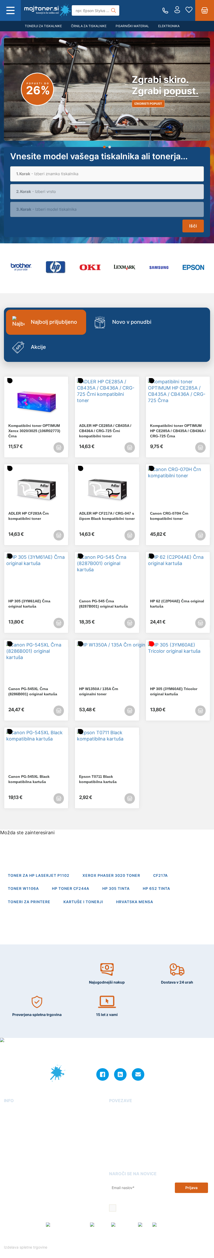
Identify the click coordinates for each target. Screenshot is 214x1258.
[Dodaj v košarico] (59, 447)
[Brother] (21, 267)
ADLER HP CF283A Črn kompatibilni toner (28, 516)
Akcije (38, 347)
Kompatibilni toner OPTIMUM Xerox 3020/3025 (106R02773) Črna (34, 431)
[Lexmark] (124, 267)
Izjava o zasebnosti (21, 1140)
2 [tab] (109, 147)
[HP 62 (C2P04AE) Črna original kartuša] (178, 576)
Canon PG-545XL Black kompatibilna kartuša (29, 779)
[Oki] (90, 267)
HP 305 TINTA (116, 888)
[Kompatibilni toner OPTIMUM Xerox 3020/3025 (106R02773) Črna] (36, 401)
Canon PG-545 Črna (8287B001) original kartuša (103, 603)
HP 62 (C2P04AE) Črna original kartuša (177, 603)
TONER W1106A (23, 888)
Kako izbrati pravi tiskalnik (132, 1133)
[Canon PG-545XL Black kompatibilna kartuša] (36, 752)
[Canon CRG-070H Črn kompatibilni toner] (178, 488)
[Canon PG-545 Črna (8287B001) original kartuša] (107, 576)
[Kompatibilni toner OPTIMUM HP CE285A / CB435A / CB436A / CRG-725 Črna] (178, 401)
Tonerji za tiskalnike (43, 26)
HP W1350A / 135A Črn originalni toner (98, 691)
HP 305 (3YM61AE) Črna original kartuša (29, 603)
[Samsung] (159, 267)
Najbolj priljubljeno (54, 322)
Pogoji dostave (17, 1126)
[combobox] (107, 174)
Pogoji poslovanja (20, 1133)
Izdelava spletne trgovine (26, 1247)
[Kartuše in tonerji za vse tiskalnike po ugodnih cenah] (48, 10)
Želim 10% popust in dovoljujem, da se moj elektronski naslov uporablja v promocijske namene (162, 1208)
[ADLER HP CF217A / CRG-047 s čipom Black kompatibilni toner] (107, 488)
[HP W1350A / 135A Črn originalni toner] (107, 664)
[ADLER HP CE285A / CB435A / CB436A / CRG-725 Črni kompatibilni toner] (107, 401)
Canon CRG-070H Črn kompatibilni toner (169, 516)
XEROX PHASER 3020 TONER (111, 875)
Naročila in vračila (20, 1155)
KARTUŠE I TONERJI (83, 902)
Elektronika (169, 26)
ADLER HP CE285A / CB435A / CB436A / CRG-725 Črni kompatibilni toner (105, 431)
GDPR (9, 1148)
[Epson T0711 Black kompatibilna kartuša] (107, 752)
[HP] (55, 267)
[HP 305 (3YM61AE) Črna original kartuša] (36, 576)
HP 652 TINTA (156, 888)
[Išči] (113, 10)
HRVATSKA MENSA (134, 902)
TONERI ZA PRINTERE (29, 902)
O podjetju (13, 1111)
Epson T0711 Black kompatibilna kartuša (98, 779)
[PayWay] (99, 1224)
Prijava (191, 1187)
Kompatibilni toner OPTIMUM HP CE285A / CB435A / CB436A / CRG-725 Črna (178, 431)
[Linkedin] (120, 1074)
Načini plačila (16, 1163)
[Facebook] (102, 1074)
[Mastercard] (123, 1224)
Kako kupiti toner (124, 1126)
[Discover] (161, 1224)
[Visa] (143, 1224)
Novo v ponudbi (131, 322)
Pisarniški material (132, 26)
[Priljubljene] (189, 10)
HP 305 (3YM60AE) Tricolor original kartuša (173, 691)
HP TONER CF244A (70, 888)
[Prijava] (177, 10)
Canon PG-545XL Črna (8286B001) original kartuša (32, 691)
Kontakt (11, 1118)
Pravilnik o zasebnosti (138, 1238)
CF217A (160, 875)
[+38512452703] (165, 11)
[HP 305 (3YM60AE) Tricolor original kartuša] (178, 664)
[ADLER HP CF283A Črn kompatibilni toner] (36, 488)
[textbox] (107, 174)
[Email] (138, 1074)
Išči (193, 225)
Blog (113, 1111)
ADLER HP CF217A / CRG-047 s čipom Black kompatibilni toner (107, 516)
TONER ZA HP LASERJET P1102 (38, 875)
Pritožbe (116, 1140)
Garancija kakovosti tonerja (133, 1118)
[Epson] (193, 267)
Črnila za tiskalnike (88, 26)
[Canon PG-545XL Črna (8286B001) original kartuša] (36, 664)
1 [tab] (104, 147)
